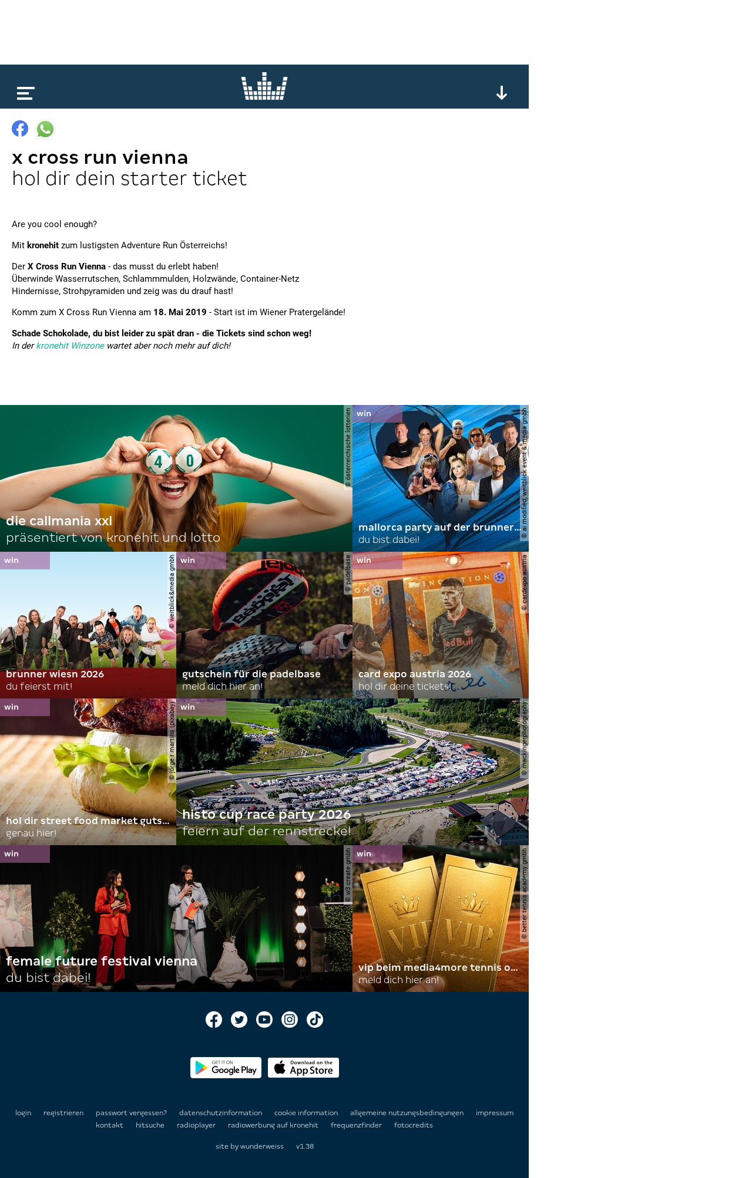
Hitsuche (151, 1125)
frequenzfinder (357, 1125)
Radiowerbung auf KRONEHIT (274, 1125)
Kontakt (110, 1125)
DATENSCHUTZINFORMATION (221, 1113)
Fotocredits (413, 1125)
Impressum (494, 1113)
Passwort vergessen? (131, 1113)
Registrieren (63, 1113)
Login (23, 1113)
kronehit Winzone (70, 345)
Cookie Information (307, 1113)
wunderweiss (262, 1146)
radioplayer (197, 1125)
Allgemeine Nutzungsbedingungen (407, 1113)
